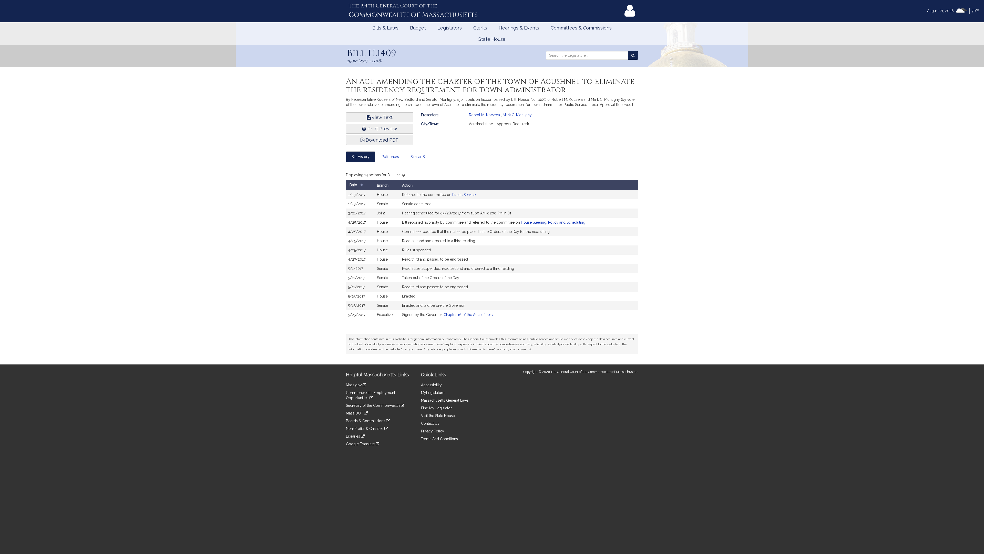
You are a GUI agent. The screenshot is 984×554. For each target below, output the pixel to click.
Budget (418, 28)
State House (492, 39)
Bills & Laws (385, 28)
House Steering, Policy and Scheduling (553, 222)
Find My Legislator (436, 408)
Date (354, 185)
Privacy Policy (432, 431)
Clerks (480, 28)
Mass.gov (354, 385)
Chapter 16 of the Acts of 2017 (468, 315)
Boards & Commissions (366, 421)
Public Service (464, 195)
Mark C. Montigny (517, 115)
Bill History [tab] (361, 157)
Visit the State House (438, 416)
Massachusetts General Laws (445, 400)
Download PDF (381, 140)
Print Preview (381, 128)
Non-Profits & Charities (365, 429)
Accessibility (431, 385)
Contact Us (430, 423)
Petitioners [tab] (390, 157)
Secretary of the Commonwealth (373, 405)
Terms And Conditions (439, 439)
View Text (382, 117)
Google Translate (361, 444)
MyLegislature (432, 393)
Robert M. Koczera (484, 115)
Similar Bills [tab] (420, 157)
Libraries (353, 436)
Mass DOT (355, 413)
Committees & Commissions (581, 28)
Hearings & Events (519, 28)
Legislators (449, 28)
